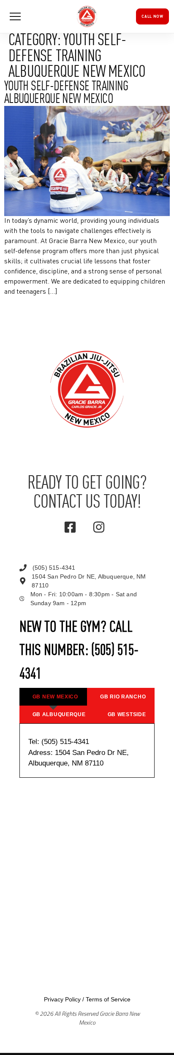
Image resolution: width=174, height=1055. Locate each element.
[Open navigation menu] (15, 16)
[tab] (53, 697)
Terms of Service (108, 999)
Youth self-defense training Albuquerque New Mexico (66, 93)
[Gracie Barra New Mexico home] (87, 16)
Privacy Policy (62, 999)
